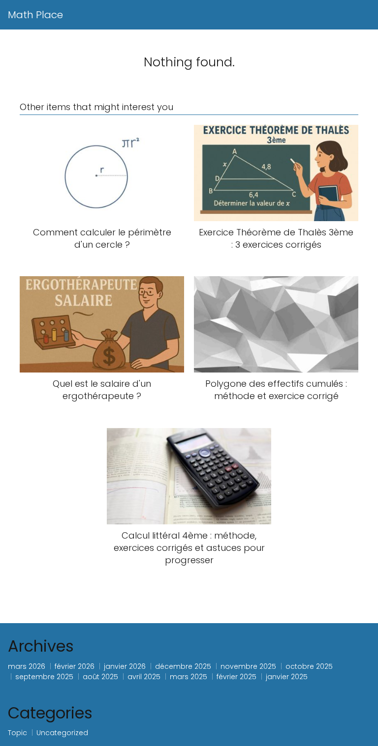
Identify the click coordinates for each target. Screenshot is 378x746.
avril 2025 (143, 677)
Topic (17, 733)
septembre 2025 (44, 677)
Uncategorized (62, 733)
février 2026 (74, 666)
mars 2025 (188, 677)
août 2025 (100, 677)
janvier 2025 (287, 677)
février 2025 (236, 677)
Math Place (35, 15)
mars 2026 (26, 666)
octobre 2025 (309, 666)
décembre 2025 (183, 666)
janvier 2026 (125, 666)
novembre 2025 (248, 666)
